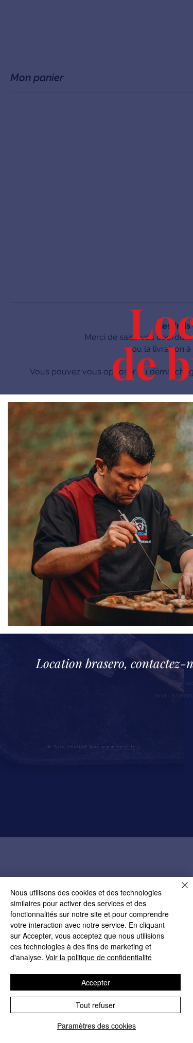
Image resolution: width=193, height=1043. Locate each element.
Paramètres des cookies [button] (96, 1025)
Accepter (95, 982)
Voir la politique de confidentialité (98, 957)
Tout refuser (95, 1005)
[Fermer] (178, 891)
